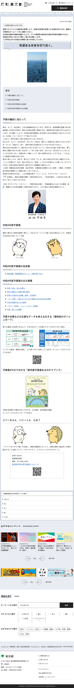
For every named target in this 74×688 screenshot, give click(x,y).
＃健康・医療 (48, 629)
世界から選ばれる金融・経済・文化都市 (21, 295)
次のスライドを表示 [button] (41, 558)
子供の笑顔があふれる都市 (16, 302)
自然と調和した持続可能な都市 (18, 292)
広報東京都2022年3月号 (13, 25)
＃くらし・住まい (33, 629)
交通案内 (6, 664)
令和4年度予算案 (13, 100)
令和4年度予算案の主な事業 (17, 108)
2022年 (43, 646)
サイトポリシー (44, 669)
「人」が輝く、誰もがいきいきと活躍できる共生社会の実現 (29, 299)
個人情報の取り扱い (45, 673)
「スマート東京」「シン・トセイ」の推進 (22, 306)
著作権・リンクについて (47, 677)
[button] (62, 8)
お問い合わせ (43, 659)
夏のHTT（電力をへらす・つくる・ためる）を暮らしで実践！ (46, 548)
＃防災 (21, 629)
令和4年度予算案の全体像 (16, 104)
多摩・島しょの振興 (14, 309)
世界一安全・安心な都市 (16, 288)
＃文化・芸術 (24, 634)
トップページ (4, 646)
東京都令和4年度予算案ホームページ (25, 464)
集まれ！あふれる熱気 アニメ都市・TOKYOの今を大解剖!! (27, 548)
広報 (18, 646)
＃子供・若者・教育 (63, 629)
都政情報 (12, 646)
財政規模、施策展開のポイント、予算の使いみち (25, 274)
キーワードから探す (9, 605)
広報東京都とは (44, 656)
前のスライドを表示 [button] (28, 558)
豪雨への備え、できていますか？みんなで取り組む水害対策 (64, 548)
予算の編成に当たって (15, 95)
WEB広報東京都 (24, 646)
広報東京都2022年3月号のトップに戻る (14, 493)
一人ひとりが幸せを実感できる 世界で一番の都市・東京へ (9, 548)
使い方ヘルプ (43, 663)
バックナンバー (35, 646)
